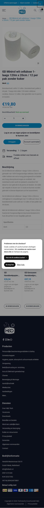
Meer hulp (21, 265)
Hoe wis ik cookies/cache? (15, 257)
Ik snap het (10, 265)
